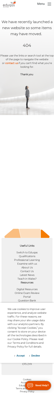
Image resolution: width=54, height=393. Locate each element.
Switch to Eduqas (27, 252)
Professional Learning (27, 260)
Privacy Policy (27, 391)
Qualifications (27, 256)
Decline (35, 355)
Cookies (27, 379)
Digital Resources (27, 289)
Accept (20, 355)
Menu (41, 3)
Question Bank (27, 300)
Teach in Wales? (27, 278)
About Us (27, 267)
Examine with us (27, 263)
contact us (11, 63)
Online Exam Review (27, 293)
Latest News (27, 275)
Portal (27, 296)
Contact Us (27, 271)
